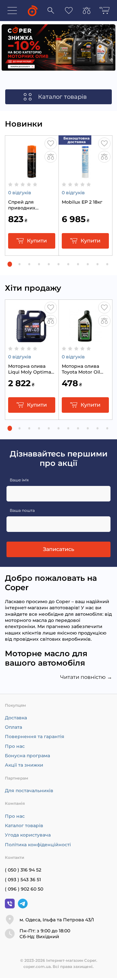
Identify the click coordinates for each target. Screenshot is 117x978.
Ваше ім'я (19, 480)
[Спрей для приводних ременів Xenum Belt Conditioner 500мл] (31, 176)
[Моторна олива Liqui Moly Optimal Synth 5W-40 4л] (31, 340)
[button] (9, 264)
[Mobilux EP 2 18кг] (85, 176)
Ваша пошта (22, 510)
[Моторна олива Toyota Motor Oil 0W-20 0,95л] (85, 340)
